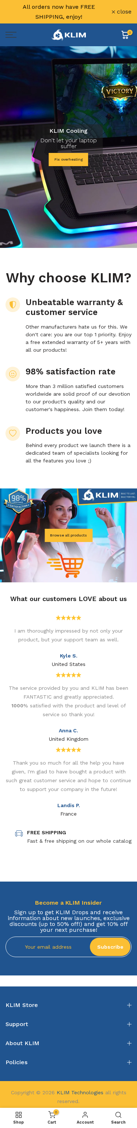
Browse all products (68, 535)
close (123, 12)
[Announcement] (58, 12)
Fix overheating (68, 159)
